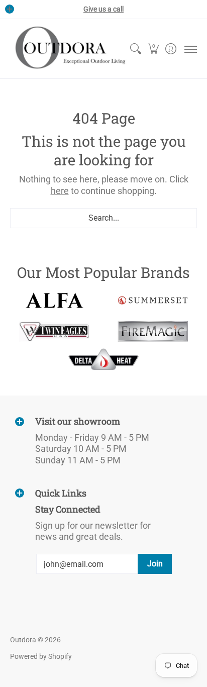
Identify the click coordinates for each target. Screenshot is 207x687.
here (60, 190)
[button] (153, 48)
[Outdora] (68, 48)
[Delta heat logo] (103, 359)
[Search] (135, 48)
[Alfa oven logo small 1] (54, 300)
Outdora (23, 640)
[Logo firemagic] (153, 331)
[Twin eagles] (54, 331)
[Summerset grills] (153, 300)
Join (155, 563)
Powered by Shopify (41, 656)
